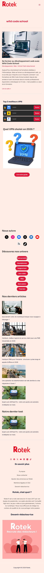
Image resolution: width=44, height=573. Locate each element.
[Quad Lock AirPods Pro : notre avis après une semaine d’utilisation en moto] (14, 392)
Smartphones (22, 263)
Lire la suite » (6, 88)
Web (15, 66)
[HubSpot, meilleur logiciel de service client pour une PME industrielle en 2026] (14, 328)
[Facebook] (19, 237)
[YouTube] (37, 237)
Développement (7, 66)
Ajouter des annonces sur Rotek (22, 479)
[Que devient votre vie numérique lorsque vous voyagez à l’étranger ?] (12, 307)
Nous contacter (22, 475)
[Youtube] (21, 459)
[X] (6, 237)
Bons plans (22, 284)
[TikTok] (25, 244)
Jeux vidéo (22, 273)
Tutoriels (22, 289)
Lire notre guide (22, 174)
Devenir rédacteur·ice (22, 486)
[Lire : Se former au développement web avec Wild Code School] (22, 44)
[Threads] (25, 237)
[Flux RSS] (19, 244)
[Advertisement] (22, 203)
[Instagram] (13, 237)
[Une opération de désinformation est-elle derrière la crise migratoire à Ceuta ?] (14, 371)
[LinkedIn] (31, 237)
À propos (22, 471)
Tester (37, 107)
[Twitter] (17, 459)
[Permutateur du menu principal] (39, 5)
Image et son (22, 268)
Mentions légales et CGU (22, 483)
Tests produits (22, 258)
